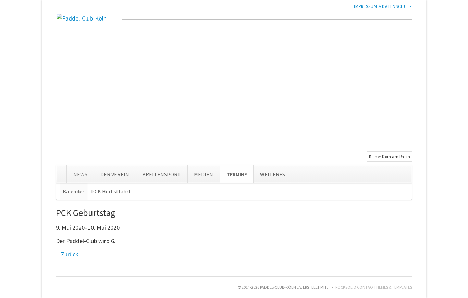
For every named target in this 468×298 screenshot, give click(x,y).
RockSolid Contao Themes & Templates (373, 287)
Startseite (61, 172)
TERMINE (236, 174)
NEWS (80, 174)
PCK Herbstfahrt (111, 191)
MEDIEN (203, 174)
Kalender (73, 191)
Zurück (69, 254)
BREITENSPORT (161, 174)
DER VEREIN (114, 174)
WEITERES (272, 174)
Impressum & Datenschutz (383, 6)
